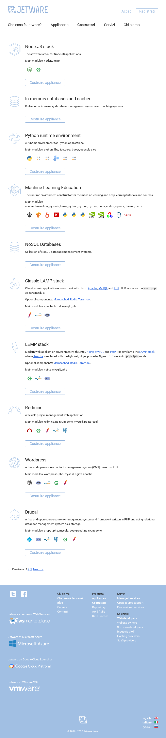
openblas (86, 149)
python (48, 149)
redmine (49, 421)
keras (63, 206)
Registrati (147, 11)
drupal (48, 530)
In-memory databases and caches (58, 98)
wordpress (50, 474)
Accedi (126, 11)
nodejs (48, 60)
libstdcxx (65, 149)
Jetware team (91, 731)
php (74, 306)
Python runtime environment (53, 135)
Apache (92, 288)
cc (94, 149)
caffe (139, 206)
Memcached (61, 299)
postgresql (91, 421)
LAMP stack (146, 351)
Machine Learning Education (53, 187)
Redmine (34, 407)
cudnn (110, 206)
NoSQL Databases (43, 244)
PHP (116, 288)
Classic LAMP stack (44, 280)
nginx (56, 60)
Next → (38, 569)
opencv (119, 206)
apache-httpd (52, 306)
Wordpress (35, 459)
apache (68, 421)
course (29, 206)
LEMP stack (37, 344)
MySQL (103, 288)
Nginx (90, 351)
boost (75, 149)
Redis (73, 299)
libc (56, 149)
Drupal (31, 512)
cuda (102, 206)
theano (130, 206)
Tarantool (84, 299)
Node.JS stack (39, 46)
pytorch (54, 206)
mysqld (66, 306)
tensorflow (41, 206)
